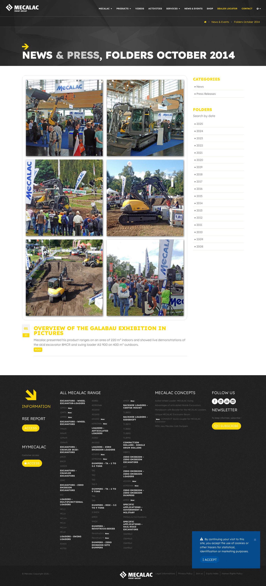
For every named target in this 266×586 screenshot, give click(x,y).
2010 (199, 232)
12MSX (66, 407)
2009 (199, 239)
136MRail (127, 538)
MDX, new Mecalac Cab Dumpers (171, 426)
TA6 (93, 496)
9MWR (63, 433)
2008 (199, 246)
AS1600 (95, 414)
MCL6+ (63, 527)
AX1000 (96, 442)
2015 (199, 196)
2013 (199, 210)
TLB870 (127, 424)
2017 (199, 181)
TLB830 (127, 412)
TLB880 (127, 428)
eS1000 (98, 419)
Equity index (212, 573)
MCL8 (62, 532)
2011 (199, 225)
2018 (199, 174)
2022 (199, 145)
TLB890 (127, 433)
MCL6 (62, 522)
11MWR (63, 437)
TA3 (93, 479)
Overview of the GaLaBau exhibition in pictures (100, 330)
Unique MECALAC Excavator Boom (172, 414)
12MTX (66, 412)
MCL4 (63, 513)
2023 (199, 138)
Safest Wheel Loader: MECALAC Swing (174, 400)
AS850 (95, 400)
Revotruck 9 (100, 537)
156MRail (127, 543)
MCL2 (62, 509)
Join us (199, 573)
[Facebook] (215, 401)
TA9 (93, 500)
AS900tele (97, 405)
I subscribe (228, 426)
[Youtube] (227, 401)
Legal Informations (165, 573)
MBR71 (126, 452)
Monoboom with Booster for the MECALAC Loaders (180, 409)
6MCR (63, 457)
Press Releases (206, 94)
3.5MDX (95, 512)
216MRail (127, 547)
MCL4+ (63, 518)
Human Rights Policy (232, 573)
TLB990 (127, 437)
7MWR (63, 428)
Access (31, 428)
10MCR (63, 466)
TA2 (93, 475)
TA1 (93, 470)
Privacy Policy (185, 573)
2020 (199, 160)
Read (38, 349)
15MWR (63, 442)
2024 (199, 131)
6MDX (95, 517)
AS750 (63, 548)
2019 (199, 167)
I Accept (210, 560)
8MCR (63, 461)
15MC (62, 480)
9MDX (95, 521)
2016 (199, 189)
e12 (61, 494)
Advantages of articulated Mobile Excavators (178, 405)
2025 (199, 124)
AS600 (63, 543)
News (200, 86)
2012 (199, 217)
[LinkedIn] (221, 401)
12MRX (66, 417)
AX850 (95, 437)
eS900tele (99, 423)
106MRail (127, 534)
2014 (199, 203)
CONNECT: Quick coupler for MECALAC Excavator (178, 420)
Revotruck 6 (100, 533)
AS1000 (96, 409)
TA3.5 (94, 484)
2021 (199, 152)
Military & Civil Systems (134, 517)
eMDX (128, 400)
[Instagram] (233, 401)
